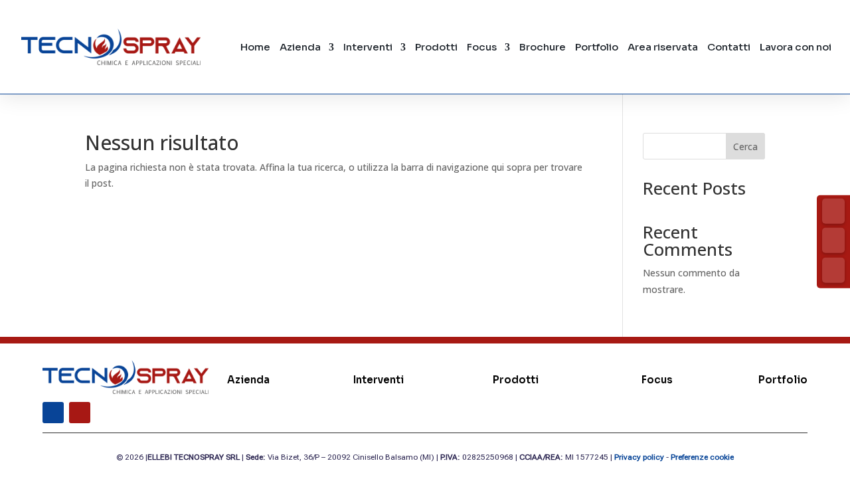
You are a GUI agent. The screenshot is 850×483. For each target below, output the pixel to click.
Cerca (745, 146)
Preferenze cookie (702, 457)
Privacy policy (639, 457)
